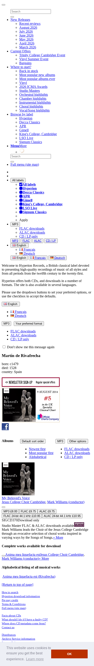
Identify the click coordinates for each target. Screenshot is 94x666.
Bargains (25, 63)
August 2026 (28, 27)
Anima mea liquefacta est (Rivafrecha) (28, 576)
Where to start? (20, 67)
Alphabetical (37, 457)
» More (58, 537)
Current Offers (20, 51)
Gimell (24, 130)
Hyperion (25, 118)
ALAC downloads (32, 232)
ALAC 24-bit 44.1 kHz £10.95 (62, 516)
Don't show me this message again (30, 347)
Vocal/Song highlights (34, 110)
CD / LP (51, 240)
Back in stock (28, 71)
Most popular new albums (37, 75)
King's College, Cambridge (38, 134)
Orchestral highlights (33, 94)
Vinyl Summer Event (33, 59)
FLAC (26, 240)
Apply (23, 220)
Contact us (8, 627)
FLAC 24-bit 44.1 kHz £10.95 (21, 516)
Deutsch (29, 253)
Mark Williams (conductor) (65, 502)
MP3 (15, 224)
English (21, 257)
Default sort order (33, 441)
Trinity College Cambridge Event (42, 55)
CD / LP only (28, 236)
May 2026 (26, 39)
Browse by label (21, 114)
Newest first (37, 449)
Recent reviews (29, 23)
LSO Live (26, 138)
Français (29, 249)
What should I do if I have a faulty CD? (25, 619)
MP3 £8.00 (10, 511)
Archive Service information (18, 638)
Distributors (9, 634)
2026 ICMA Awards (33, 87)
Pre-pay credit (10, 600)
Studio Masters (29, 90)
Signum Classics (30, 142)
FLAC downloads (31, 228)
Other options (77, 441)
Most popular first (41, 453)
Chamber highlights (32, 98)
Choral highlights (31, 106)
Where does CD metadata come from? (24, 623)
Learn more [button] (35, 659)
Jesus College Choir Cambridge (23, 502)
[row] (47, 494)
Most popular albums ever (37, 79)
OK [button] (69, 654)
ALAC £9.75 (47, 511)
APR (22, 126)
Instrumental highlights (35, 102)
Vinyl (23, 83)
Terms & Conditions (14, 604)
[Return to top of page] (17, 584)
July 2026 (26, 31)
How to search (10, 592)
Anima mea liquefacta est (22, 554)
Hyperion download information (21, 596)
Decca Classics (29, 122)
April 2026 (26, 43)
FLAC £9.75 (28, 511)
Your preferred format (29, 323)
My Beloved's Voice (16, 498)
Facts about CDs (11, 615)
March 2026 (27, 47)
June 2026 (26, 35)
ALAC (38, 240)
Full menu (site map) (24, 164)
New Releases (20, 19)
